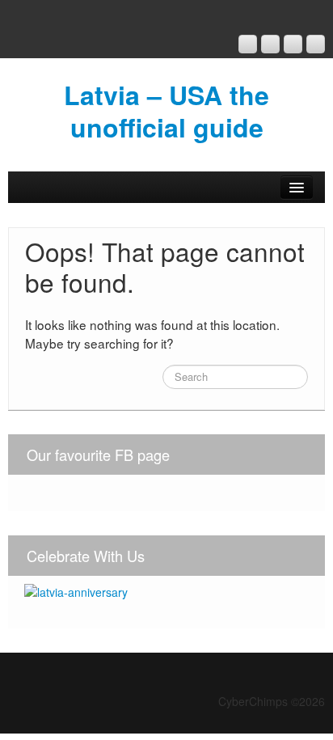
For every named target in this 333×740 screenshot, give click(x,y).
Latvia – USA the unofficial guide (166, 111)
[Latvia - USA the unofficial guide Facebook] (270, 44)
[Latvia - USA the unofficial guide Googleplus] (247, 44)
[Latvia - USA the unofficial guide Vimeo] (293, 44)
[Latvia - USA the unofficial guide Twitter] (315, 44)
